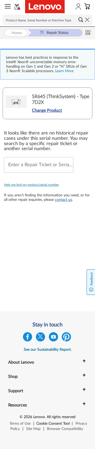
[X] (40, 338)
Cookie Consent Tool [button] (53, 423)
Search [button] (80, 19)
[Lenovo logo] (45, 6)
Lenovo (39, 417)
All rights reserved (61, 417)
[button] (6, 7)
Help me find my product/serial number (31, 184)
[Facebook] (27, 338)
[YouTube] (53, 338)
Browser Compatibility (65, 429)
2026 (28, 417)
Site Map (33, 429)
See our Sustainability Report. (48, 349)
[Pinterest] (66, 338)
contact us (63, 200)
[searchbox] (47, 20)
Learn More (64, 71)
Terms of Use (20, 423)
